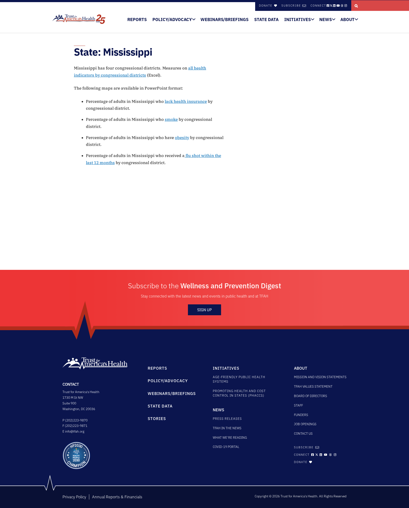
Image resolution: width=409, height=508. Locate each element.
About (347, 19)
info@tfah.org (74, 431)
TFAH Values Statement (313, 386)
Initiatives (297, 19)
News (325, 19)
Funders (301, 415)
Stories (157, 418)
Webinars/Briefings (224, 19)
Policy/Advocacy (172, 19)
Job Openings (305, 424)
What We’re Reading (230, 437)
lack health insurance (186, 101)
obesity (182, 137)
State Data (266, 19)
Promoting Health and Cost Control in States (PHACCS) (239, 393)
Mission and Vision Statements (320, 377)
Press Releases (227, 418)
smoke (171, 119)
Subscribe (291, 5)
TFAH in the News (227, 428)
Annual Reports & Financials (117, 496)
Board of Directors (310, 396)
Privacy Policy (74, 496)
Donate (266, 5)
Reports (137, 19)
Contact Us (303, 433)
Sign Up (204, 309)
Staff (298, 405)
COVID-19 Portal (226, 447)
